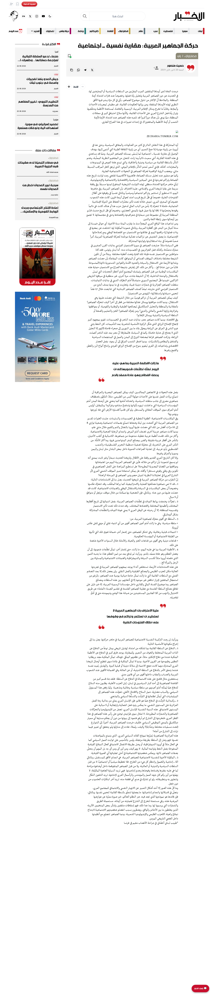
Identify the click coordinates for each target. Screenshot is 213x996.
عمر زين (55, 111)
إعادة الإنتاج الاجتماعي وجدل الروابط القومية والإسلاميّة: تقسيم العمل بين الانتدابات (39, 209)
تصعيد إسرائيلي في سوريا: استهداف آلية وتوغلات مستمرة (38, 126)
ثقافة (110, 31)
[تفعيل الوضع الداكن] (49, 16)
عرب (155, 31)
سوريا (184, 31)
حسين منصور (175, 65)
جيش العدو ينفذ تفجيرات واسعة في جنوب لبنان (42, 81)
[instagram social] (36, 16)
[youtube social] (43, 16)
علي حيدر (54, 194)
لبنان (200, 31)
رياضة (81, 31)
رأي (179, 56)
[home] (189, 16)
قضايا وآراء (123, 31)
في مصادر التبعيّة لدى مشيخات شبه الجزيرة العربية (38, 164)
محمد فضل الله (52, 172)
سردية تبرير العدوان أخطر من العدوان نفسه (40, 187)
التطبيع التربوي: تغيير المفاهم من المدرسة (38, 103)
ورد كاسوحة (53, 217)
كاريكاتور (94, 31)
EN (23, 16)
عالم (141, 31)
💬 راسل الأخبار (200, 988)
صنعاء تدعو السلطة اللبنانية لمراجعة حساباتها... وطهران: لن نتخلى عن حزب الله (38, 58)
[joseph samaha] (15, 16)
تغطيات (50, 31)
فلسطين (168, 31)
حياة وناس (64, 31)
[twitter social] (30, 16)
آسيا (56, 51)
